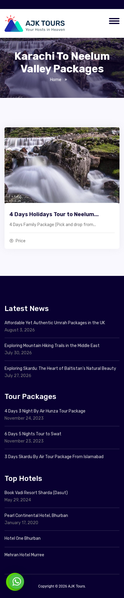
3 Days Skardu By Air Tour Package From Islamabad (54, 456)
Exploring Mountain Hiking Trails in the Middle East (52, 345)
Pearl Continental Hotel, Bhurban (36, 515)
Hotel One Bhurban (23, 538)
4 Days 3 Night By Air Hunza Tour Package (45, 411)
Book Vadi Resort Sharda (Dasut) (36, 492)
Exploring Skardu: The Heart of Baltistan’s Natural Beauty (60, 368)
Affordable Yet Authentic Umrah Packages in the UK (55, 322)
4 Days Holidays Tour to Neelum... (54, 214)
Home (55, 79)
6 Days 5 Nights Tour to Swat (33, 433)
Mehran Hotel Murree (24, 554)
